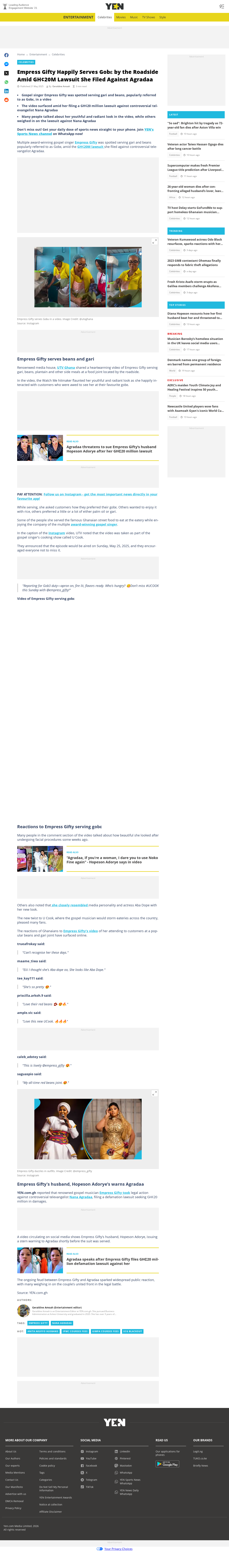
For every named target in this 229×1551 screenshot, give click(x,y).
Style (162, 17)
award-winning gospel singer (94, 524)
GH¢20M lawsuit (90, 146)
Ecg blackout (132, 1331)
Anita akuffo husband (43, 1331)
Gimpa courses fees (105, 1331)
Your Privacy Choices (118, 1549)
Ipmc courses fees (75, 1331)
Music (134, 17)
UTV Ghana (66, 367)
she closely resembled (70, 905)
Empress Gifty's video (80, 931)
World (172, 370)
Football (173, 133)
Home (21, 54)
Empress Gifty (86, 142)
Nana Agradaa (80, 1197)
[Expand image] (154, 241)
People (172, 395)
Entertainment (78, 17)
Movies (121, 17)
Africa (172, 197)
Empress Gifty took (114, 1192)
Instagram (56, 533)
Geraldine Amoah (61, 86)
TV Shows (148, 17)
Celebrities (105, 17)
